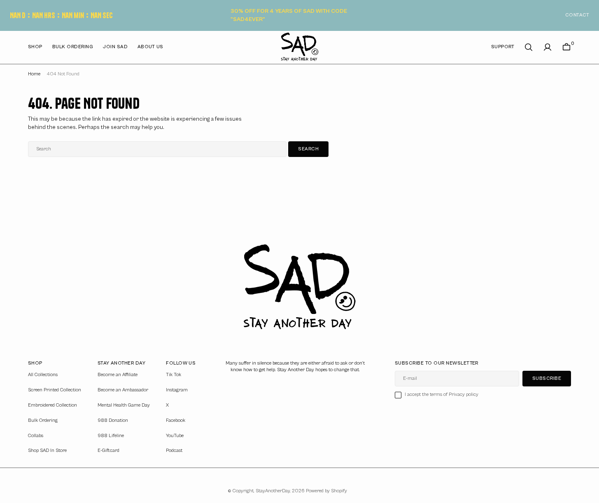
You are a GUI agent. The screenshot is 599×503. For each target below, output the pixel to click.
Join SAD (115, 46)
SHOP (35, 46)
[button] (547, 47)
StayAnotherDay (273, 491)
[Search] (528, 47)
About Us (150, 46)
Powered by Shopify (326, 491)
